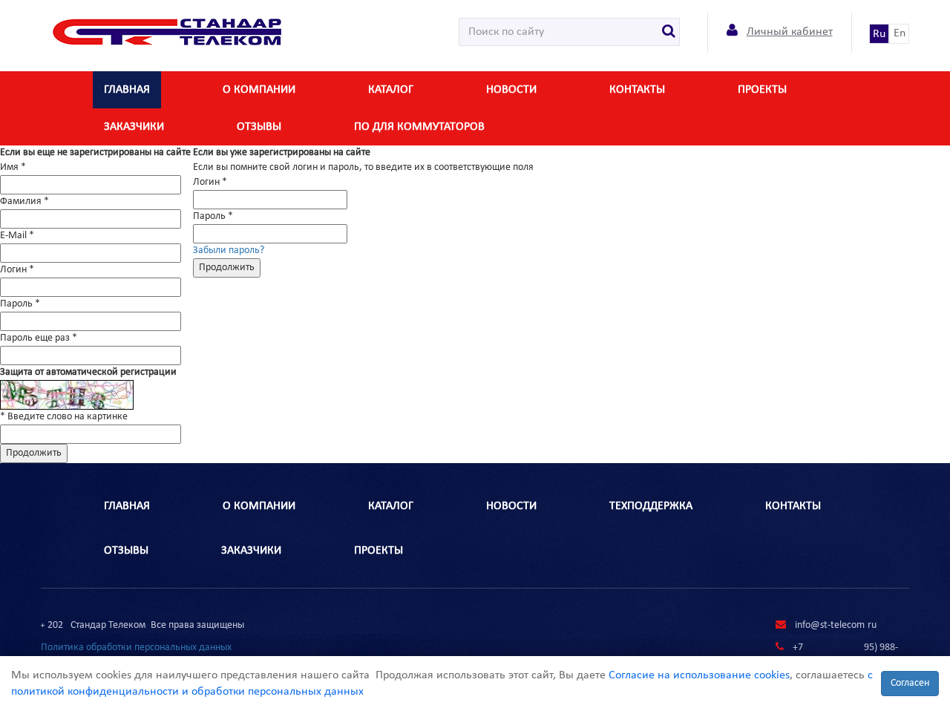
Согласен (910, 683)
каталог (390, 90)
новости (511, 90)
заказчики (134, 127)
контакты (637, 90)
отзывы (259, 127)
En (899, 33)
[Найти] (669, 32)
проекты (378, 551)
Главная (127, 90)
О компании (259, 90)
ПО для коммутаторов (419, 127)
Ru (879, 34)
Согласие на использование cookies (699, 675)
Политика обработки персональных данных (136, 647)
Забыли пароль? (228, 250)
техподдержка (650, 506)
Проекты (762, 90)
